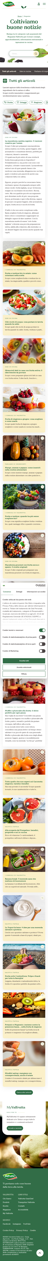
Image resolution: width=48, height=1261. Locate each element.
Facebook (6, 1224)
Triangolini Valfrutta (26, 1202)
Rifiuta (24, 674)
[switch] (42, 637)
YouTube (26, 1224)
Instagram (17, 1224)
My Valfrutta (8, 1213)
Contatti (21, 1206)
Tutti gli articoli (9, 71)
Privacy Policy (22, 1230)
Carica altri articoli (24, 1092)
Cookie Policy (8, 1230)
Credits (33, 1230)
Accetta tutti (24, 661)
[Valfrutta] (8, 4)
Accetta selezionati (24, 667)
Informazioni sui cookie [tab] (36, 592)
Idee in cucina (25, 71)
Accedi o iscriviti (15, 1128)
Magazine (7, 1210)
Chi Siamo (7, 1199)
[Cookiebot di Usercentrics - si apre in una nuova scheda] (35, 585)
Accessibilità (23, 1210)
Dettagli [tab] (19, 592)
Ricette (5, 1206)
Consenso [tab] (7, 592)
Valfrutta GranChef (25, 1199)
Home (20, 16)
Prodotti (6, 1202)
